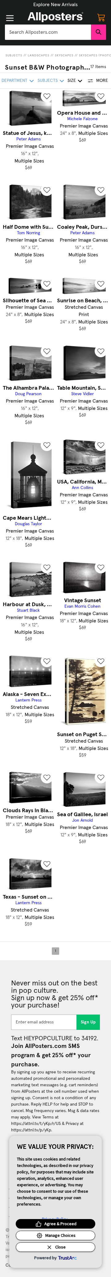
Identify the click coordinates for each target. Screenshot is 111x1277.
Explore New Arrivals (55, 4)
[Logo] (55, 17)
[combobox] (48, 32)
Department (14, 80)
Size (72, 80)
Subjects (14, 55)
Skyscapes (64, 55)
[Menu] (10, 18)
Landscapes (38, 55)
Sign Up (88, 1022)
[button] (55, 4)
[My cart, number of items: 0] (101, 17)
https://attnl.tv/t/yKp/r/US (36, 1124)
